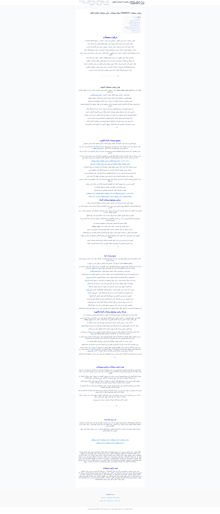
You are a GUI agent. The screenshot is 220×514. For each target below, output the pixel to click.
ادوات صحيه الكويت (96, 95)
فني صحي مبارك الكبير (104, 2)
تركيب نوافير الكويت (91, 1)
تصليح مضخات (95, 161)
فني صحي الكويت (101, 164)
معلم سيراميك (106, 4)
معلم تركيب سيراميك (86, 2)
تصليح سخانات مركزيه (102, 196)
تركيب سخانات (126, 164)
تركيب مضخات (104, 161)
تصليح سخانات (117, 164)
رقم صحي (93, 164)
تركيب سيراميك (95, 2)
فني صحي (109, 164)
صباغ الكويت (92, 4)
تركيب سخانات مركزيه (115, 196)
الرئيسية (107, 1)
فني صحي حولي (82, 1)
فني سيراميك (103, 497)
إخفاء (135, 17)
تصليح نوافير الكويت (100, 1)
